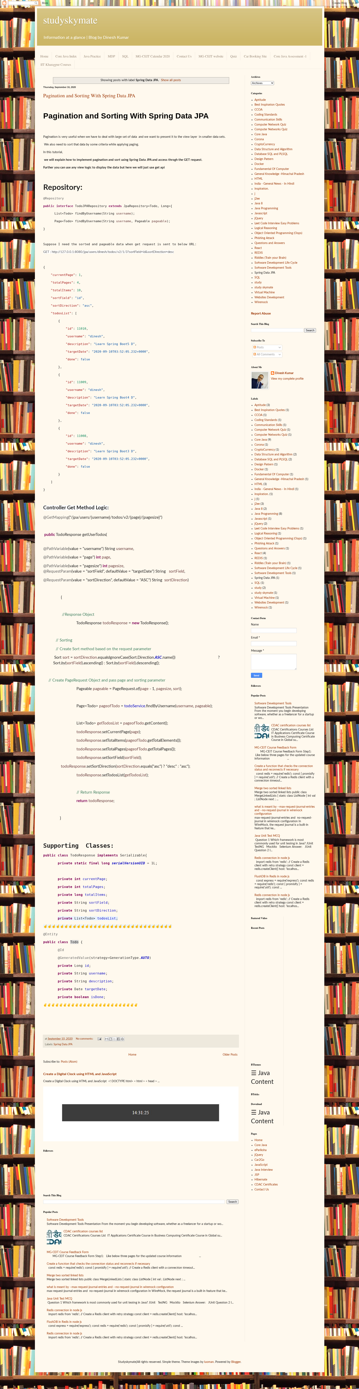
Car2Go (259, 1160)
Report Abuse (261, 313)
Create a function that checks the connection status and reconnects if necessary (98, 1263)
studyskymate (70, 19)
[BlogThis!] (110, 1039)
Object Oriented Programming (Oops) (278, 233)
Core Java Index (66, 56)
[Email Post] (99, 1039)
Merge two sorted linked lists (65, 1275)
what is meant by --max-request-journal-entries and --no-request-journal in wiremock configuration (110, 1287)
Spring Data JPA (63, 1044)
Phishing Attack (264, 238)
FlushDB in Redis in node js (64, 1322)
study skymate (263, 287)
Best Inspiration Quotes (269, 104)
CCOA (258, 109)
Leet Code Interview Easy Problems (276, 223)
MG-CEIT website (211, 56)
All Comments (265, 354)
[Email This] (107, 1039)
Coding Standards (265, 114)
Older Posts (230, 1054)
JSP (256, 1174)
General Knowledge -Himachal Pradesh (279, 174)
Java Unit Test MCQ (59, 1298)
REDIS (258, 252)
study (258, 282)
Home (44, 56)
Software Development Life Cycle (275, 262)
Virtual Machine (264, 292)
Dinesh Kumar (284, 373)
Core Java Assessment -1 (290, 56)
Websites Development (269, 297)
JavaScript (261, 1164)
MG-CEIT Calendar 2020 (153, 56)
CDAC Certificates (266, 1184)
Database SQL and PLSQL (271, 154)
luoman (209, 1362)
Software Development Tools (65, 1219)
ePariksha (260, 1150)
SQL (125, 56)
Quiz (233, 56)
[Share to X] (114, 1039)
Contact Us (184, 56)
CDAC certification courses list (83, 1231)
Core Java (260, 134)
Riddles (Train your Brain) (270, 257)
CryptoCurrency (264, 144)
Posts (260, 347)
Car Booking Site (255, 56)
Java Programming (266, 208)
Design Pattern (263, 159)
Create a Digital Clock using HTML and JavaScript (80, 1074)
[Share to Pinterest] (122, 1039)
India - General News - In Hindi (274, 183)
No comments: (85, 1039)
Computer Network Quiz (270, 124)
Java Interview (263, 1169)
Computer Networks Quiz (270, 129)
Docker (259, 164)
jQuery (258, 218)
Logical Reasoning (265, 228)
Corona (259, 139)
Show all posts (171, 80)
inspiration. (261, 188)
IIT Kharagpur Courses (56, 64)
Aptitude (260, 100)
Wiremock (261, 302)
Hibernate (260, 1179)
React (258, 248)
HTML (258, 178)
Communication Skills (268, 119)
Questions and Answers (269, 243)
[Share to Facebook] (118, 1039)
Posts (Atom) (69, 1061)
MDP (111, 56)
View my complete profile (287, 378)
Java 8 (258, 203)
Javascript (260, 213)
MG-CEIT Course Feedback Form (68, 1252)
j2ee (257, 198)
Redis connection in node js (64, 1310)
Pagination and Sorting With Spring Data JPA (89, 95)
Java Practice (92, 56)
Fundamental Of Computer (271, 169)
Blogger (236, 1362)
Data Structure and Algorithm (273, 149)
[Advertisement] (265, 994)
